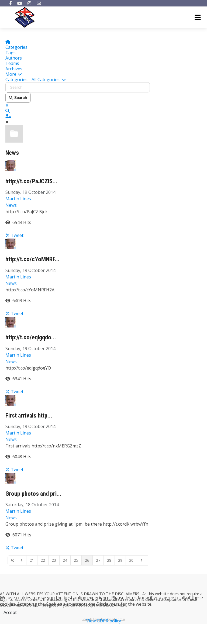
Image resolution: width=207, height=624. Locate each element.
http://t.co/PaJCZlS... (31, 181)
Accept (10, 612)
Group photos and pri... (33, 493)
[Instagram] (29, 3)
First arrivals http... (28, 415)
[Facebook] (10, 3)
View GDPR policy (103, 621)
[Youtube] (19, 3)
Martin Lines (18, 199)
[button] (77, 74)
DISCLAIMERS (127, 593)
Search (20, 97)
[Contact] (39, 3)
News (12, 152)
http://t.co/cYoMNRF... (32, 259)
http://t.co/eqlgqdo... (30, 337)
